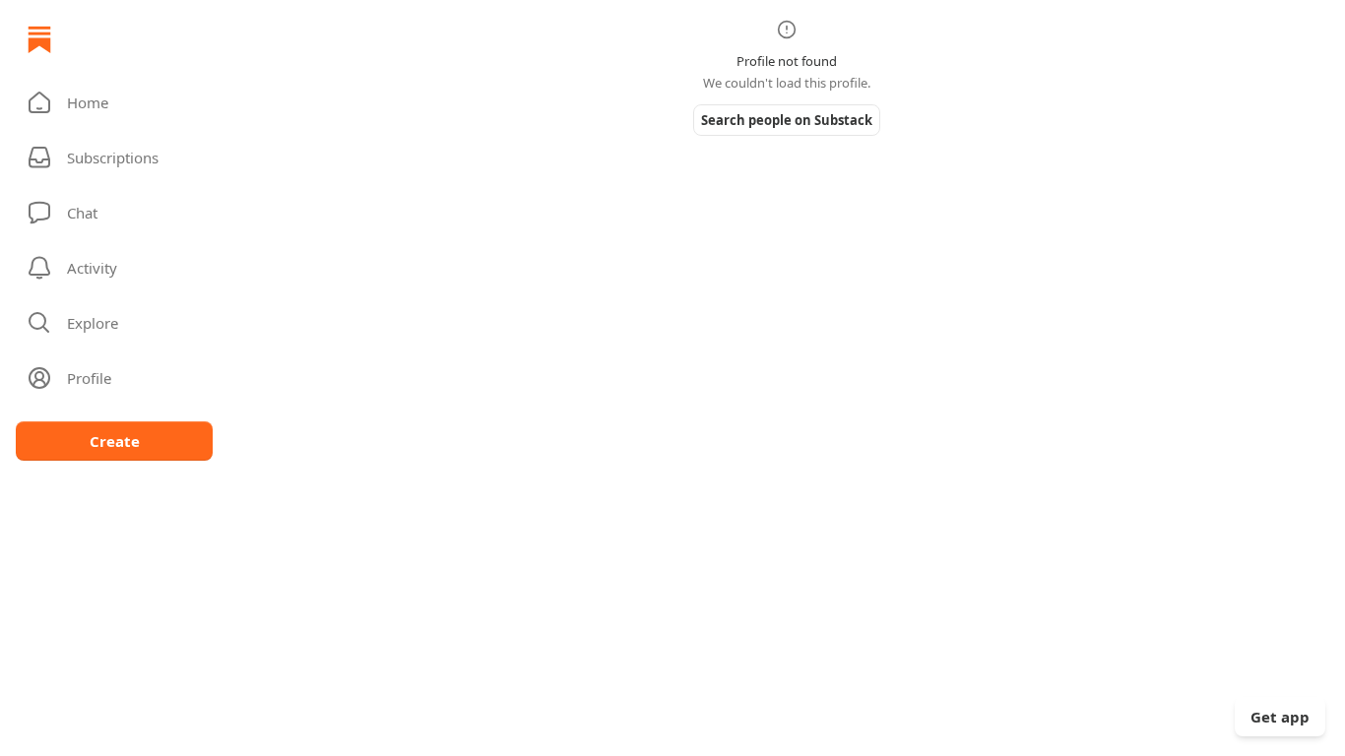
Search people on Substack (786, 120)
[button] (114, 102)
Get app (1280, 716)
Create (115, 441)
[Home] (39, 39)
